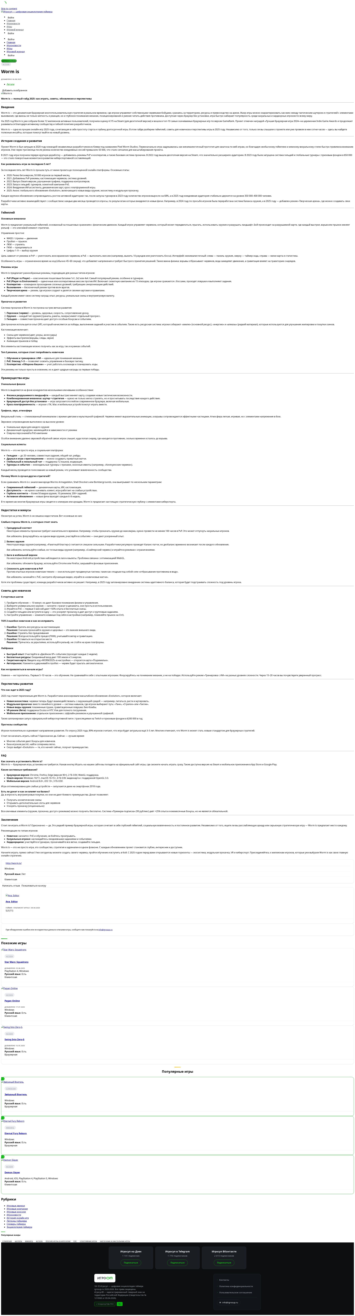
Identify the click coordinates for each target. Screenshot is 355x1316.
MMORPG (10, 1128)
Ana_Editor (12, 901)
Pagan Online (12, 1000)
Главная (11, 20)
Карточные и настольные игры (115, 1241)
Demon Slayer (12, 1172)
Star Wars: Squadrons (16, 962)
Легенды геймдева (17, 1220)
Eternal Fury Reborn (16, 1133)
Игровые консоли (16, 1211)
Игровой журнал (15, 30)
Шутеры (18, 1241)
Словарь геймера (16, 1224)
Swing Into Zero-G (14, 1039)
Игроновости (13, 23)
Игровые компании (17, 1208)
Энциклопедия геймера (19, 1227)
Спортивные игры (88, 1241)
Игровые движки (16, 1205)
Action (6, 64)
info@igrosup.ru (105, 929)
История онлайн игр (18, 1217)
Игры (9, 26)
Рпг (75, 1241)
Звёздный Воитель (16, 1094)
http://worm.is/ (14, 863)
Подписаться (131, 1262)
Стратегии (11, 1089)
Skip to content (9, 8)
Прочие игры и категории (58, 1241)
